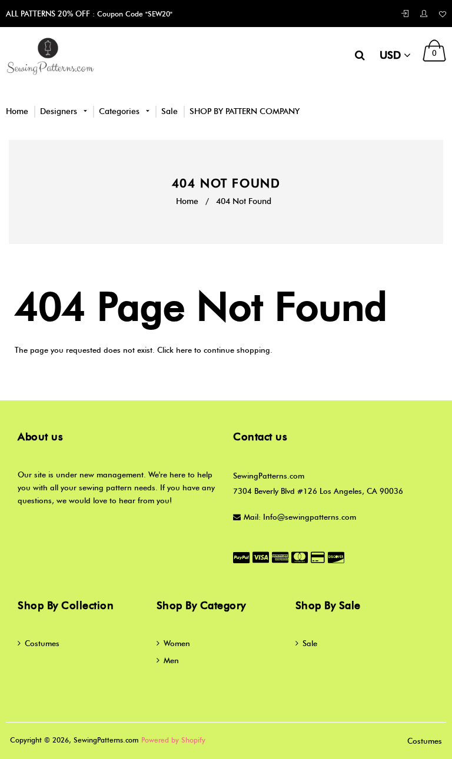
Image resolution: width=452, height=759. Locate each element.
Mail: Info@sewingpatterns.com (300, 516)
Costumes (42, 643)
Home (17, 111)
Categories (120, 111)
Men (171, 660)
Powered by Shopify (173, 739)
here (184, 350)
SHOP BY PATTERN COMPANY (245, 111)
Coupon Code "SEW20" (133, 13)
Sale (169, 111)
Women (177, 643)
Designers (59, 111)
